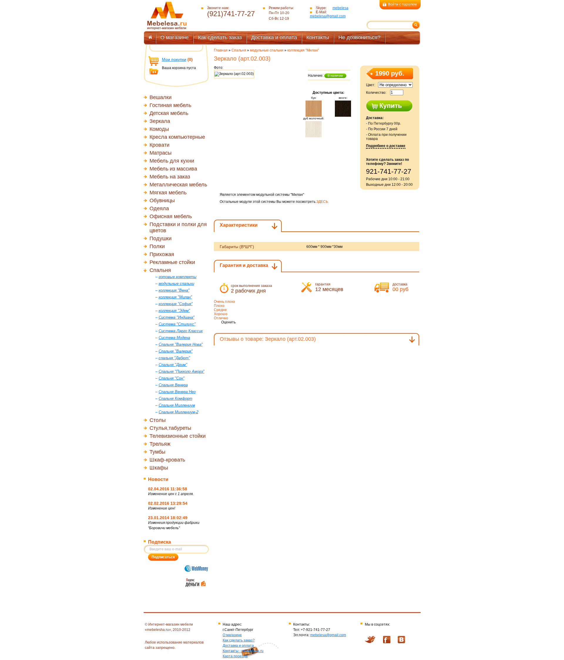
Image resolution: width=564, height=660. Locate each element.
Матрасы (161, 153)
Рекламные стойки (172, 262)
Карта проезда (235, 656)
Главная (221, 50)
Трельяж (160, 444)
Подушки (161, 238)
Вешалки (161, 97)
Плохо (219, 306)
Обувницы (162, 200)
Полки (157, 246)
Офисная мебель (171, 216)
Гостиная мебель (170, 105)
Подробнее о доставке (385, 146)
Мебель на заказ (170, 177)
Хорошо (220, 314)
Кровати (159, 145)
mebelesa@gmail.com (328, 16)
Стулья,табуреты (170, 428)
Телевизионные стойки (178, 436)
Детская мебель (169, 113)
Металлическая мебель (178, 185)
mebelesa (340, 8)
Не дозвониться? (359, 37)
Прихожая (162, 254)
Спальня (160, 270)
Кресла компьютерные (177, 137)
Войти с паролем (402, 4)
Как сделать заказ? (239, 640)
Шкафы (159, 468)
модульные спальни (266, 50)
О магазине (174, 37)
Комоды (159, 129)
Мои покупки (174, 59)
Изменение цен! (161, 508)
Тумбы (157, 452)
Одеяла (159, 208)
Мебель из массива (173, 169)
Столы (158, 420)
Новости (158, 479)
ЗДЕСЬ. (322, 202)
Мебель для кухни (172, 161)
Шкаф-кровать (167, 460)
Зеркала (160, 121)
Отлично (221, 318)
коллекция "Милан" (303, 50)
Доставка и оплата (274, 37)
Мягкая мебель (168, 193)
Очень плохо (224, 302)
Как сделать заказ (220, 37)
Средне (220, 310)
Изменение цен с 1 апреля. (171, 494)
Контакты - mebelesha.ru (243, 651)
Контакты (317, 37)
